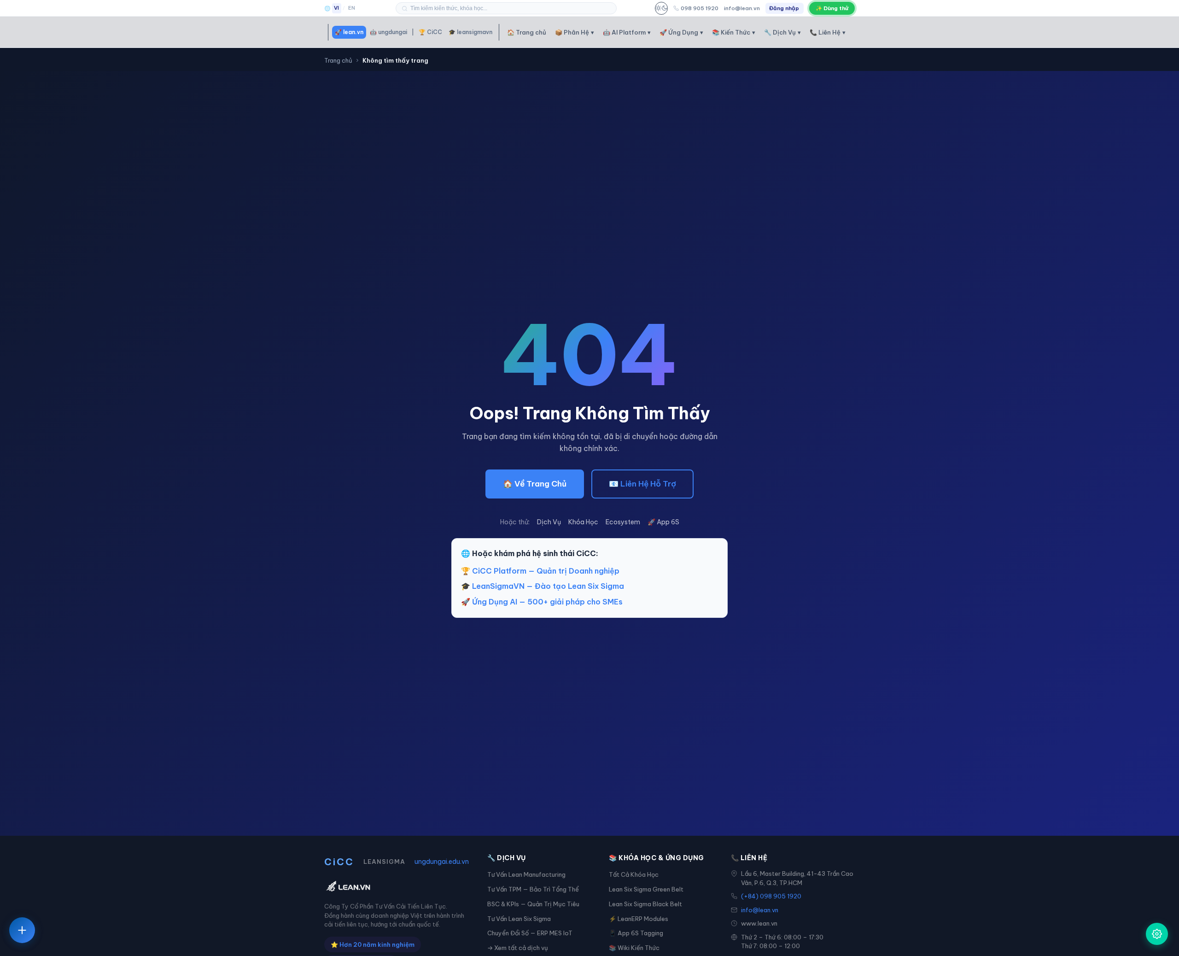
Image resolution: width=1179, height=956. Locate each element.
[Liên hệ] (22, 930)
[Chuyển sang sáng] (661, 8)
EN (352, 8)
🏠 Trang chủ (526, 32)
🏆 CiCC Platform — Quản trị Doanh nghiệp (540, 570)
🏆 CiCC (430, 32)
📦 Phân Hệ (574, 32)
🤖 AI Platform (627, 32)
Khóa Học (583, 522)
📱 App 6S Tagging (636, 933)
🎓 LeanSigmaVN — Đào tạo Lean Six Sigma (542, 586)
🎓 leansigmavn (470, 32)
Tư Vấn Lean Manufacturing (526, 874)
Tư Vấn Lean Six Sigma (519, 918)
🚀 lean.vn (349, 32)
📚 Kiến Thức (733, 32)
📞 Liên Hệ (828, 32)
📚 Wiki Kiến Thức (634, 947)
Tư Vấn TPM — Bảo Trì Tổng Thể (533, 889)
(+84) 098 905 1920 (771, 896)
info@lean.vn (742, 8)
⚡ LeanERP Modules (638, 918)
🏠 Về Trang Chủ (534, 484)
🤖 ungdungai (388, 32)
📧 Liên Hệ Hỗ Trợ (642, 484)
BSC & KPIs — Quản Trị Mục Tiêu (533, 904)
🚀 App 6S (663, 522)
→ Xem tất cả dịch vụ (517, 947)
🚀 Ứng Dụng (681, 32)
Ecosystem (623, 522)
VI (336, 8)
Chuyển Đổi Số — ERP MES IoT (529, 933)
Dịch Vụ (549, 522)
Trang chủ (338, 60)
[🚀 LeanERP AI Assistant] (1157, 934)
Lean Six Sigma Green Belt (646, 889)
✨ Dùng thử (832, 8)
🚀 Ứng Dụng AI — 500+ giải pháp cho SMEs (542, 601)
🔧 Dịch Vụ (782, 32)
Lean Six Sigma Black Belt (645, 904)
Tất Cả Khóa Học (634, 874)
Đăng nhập (784, 8)
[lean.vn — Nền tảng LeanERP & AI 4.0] (396, 887)
